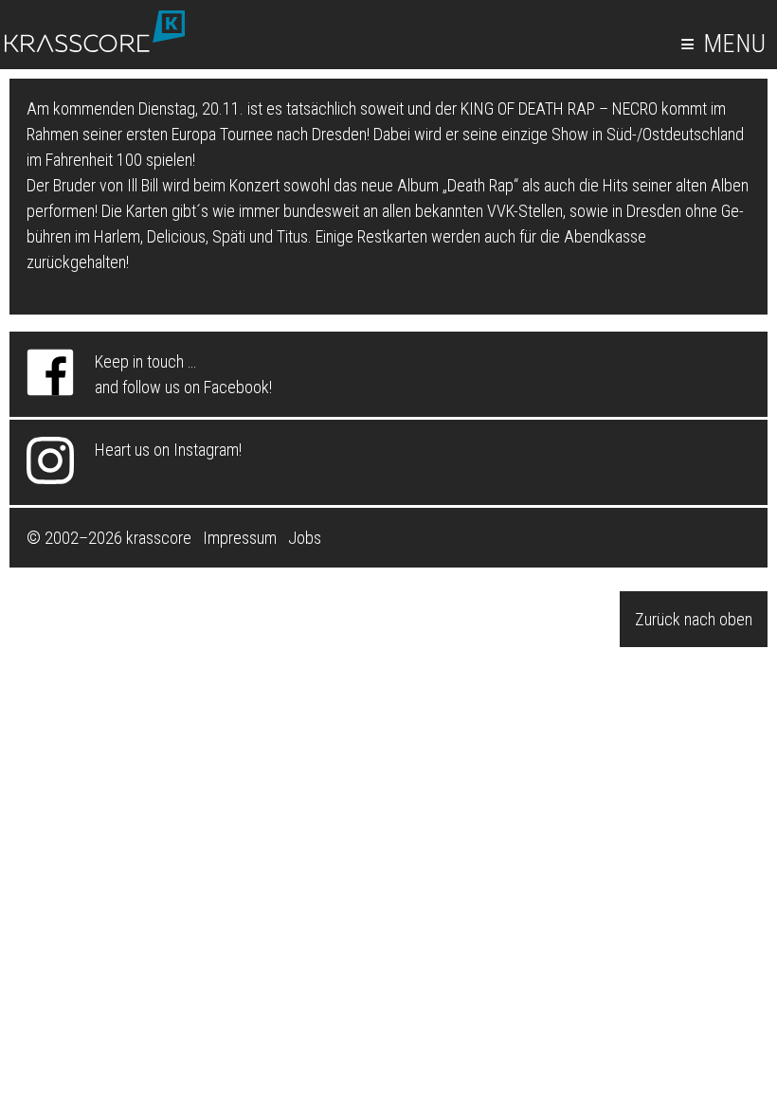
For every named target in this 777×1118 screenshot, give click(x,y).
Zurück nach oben (693, 619)
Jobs (304, 538)
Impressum (240, 538)
